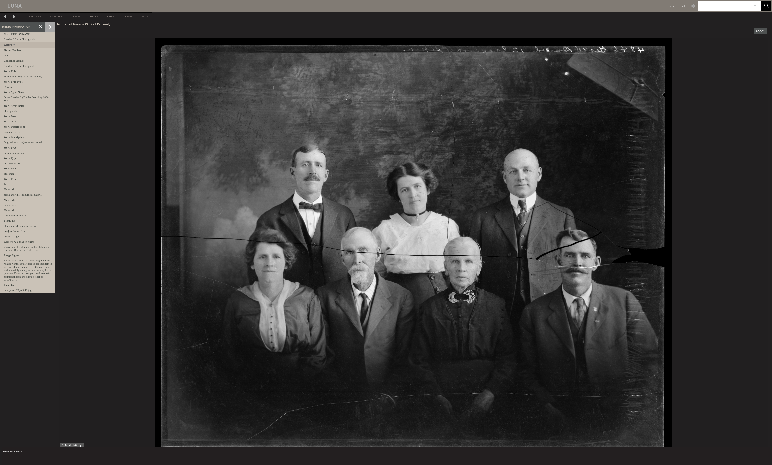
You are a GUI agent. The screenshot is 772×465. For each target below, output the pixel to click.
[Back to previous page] (5, 17)
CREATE (76, 16)
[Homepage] (76, 6)
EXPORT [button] (761, 30)
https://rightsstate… (12, 280)
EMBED (111, 16)
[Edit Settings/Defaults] (693, 6)
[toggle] (14, 45)
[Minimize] (40, 27)
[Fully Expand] (50, 27)
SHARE (94, 16)
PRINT (128, 16)
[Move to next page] (14, 17)
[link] (755, 5)
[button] (766, 6)
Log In (683, 6)
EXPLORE (56, 16)
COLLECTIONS (32, 16)
